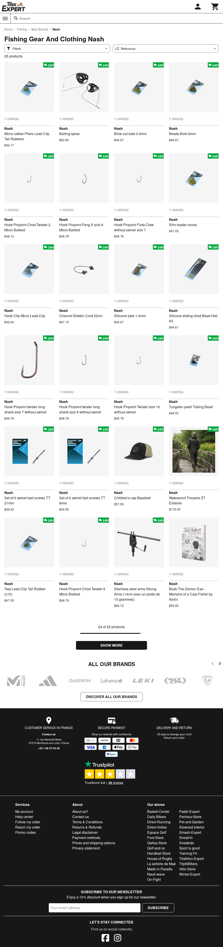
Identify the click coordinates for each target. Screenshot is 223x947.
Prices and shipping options (93, 842)
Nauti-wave (156, 874)
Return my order (27, 827)
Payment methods (86, 837)
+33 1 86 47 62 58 (49, 748)
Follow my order (27, 821)
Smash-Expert (190, 832)
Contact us (49, 734)
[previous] (212, 664)
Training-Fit (188, 853)
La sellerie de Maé (161, 863)
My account (24, 811)
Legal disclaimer (85, 832)
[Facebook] (105, 938)
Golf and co (156, 848)
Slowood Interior (191, 827)
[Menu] (5, 18)
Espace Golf (156, 832)
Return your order (174, 737)
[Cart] (215, 6)
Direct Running (159, 821)
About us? (80, 811)
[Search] (16, 18)
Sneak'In (186, 837)
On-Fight (154, 879)
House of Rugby (159, 858)
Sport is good (189, 848)
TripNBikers (188, 863)
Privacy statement (86, 848)
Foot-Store (155, 837)
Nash (8, 128)
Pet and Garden (191, 821)
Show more (111, 645)
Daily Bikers (156, 816)
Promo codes (25, 832)
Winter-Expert (189, 874)
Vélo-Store (187, 868)
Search (24, 18)
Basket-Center (158, 811)
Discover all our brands (111, 696)
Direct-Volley (157, 827)
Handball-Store (159, 853)
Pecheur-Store (190, 816)
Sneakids (186, 842)
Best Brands (39, 29)
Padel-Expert (189, 811)
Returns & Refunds (87, 827)
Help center (24, 816)
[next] (220, 664)
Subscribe (158, 907)
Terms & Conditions (87, 821)
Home (8, 29)
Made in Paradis (159, 868)
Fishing (22, 29)
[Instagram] (117, 938)
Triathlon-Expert (191, 858)
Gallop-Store (157, 842)
